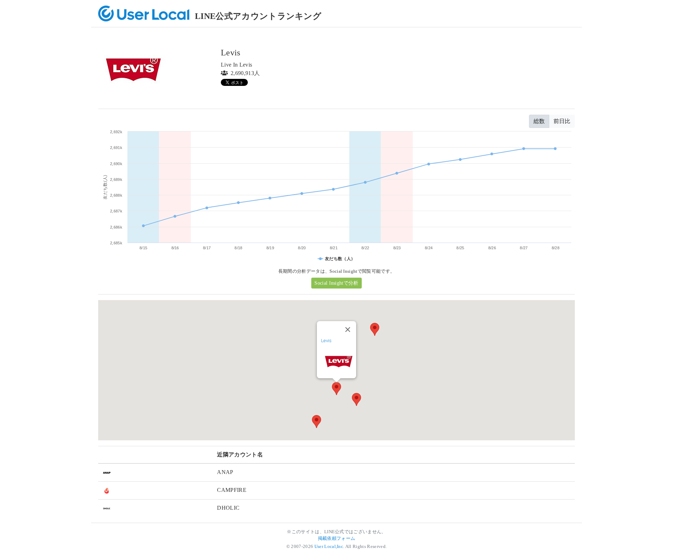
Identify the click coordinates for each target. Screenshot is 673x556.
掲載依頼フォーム (336, 538)
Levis (326, 340)
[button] (336, 388)
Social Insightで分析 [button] (336, 283)
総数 (539, 121)
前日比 (561, 121)
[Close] (347, 329)
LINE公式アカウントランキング (258, 16)
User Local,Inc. (329, 546)
